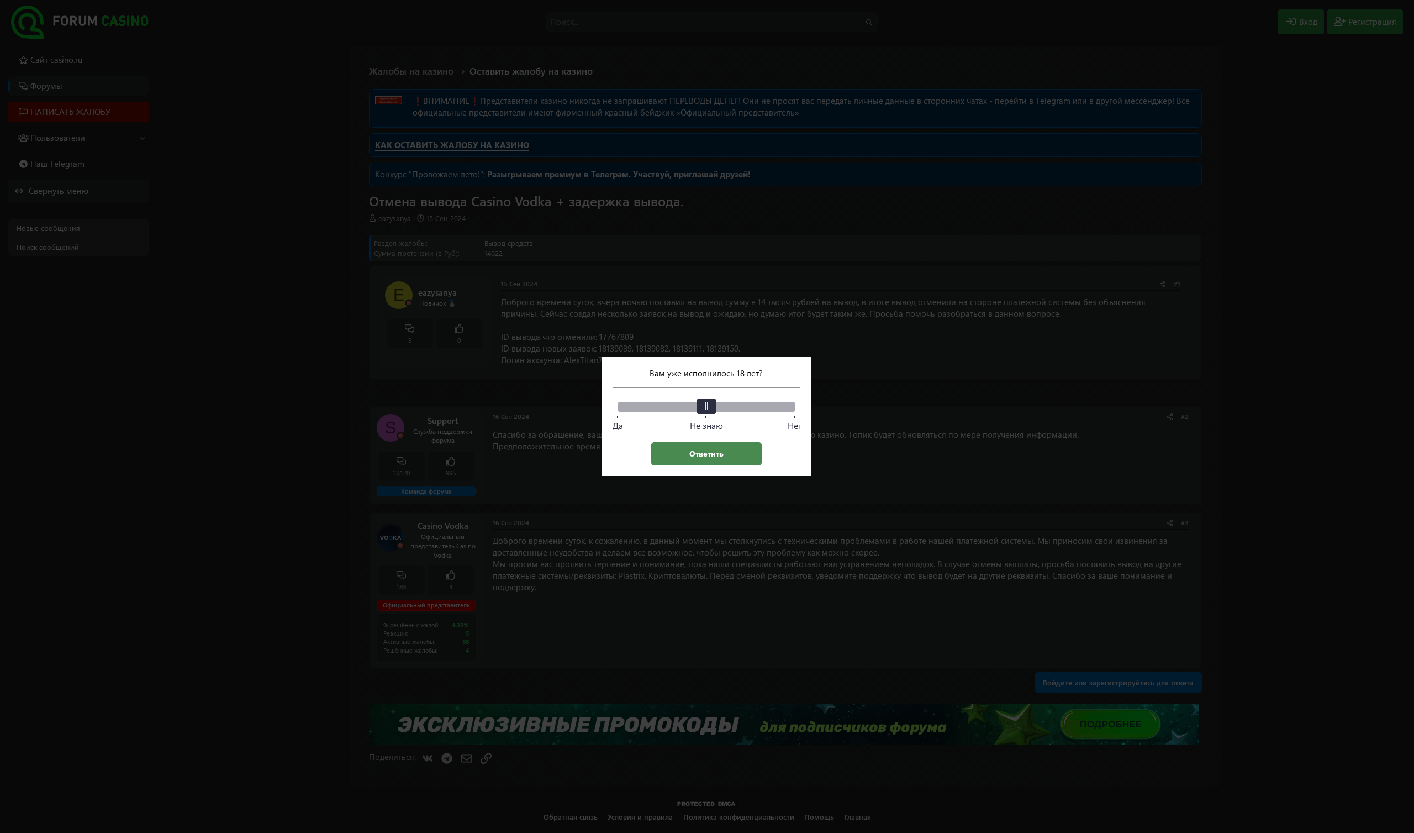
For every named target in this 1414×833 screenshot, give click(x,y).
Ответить (706, 453)
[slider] (706, 406)
